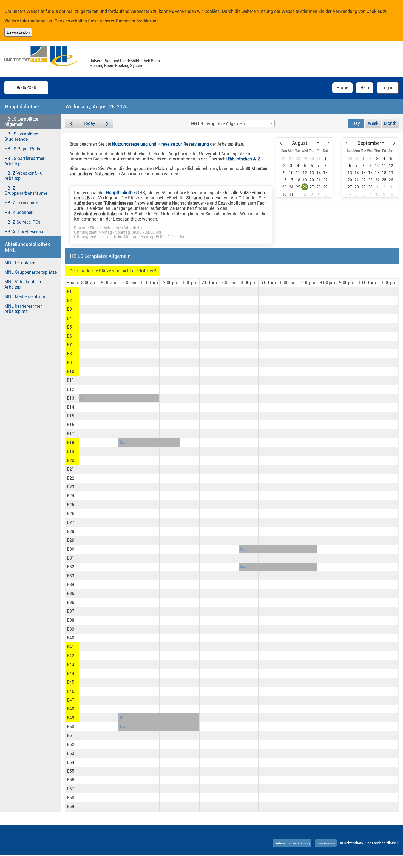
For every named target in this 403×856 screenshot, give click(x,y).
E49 (70, 718)
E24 (70, 495)
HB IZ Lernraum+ (21, 202)
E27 (70, 522)
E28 (70, 531)
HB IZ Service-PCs (22, 222)
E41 (70, 646)
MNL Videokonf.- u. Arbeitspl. (23, 284)
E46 (70, 691)
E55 (70, 771)
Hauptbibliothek (121, 192)
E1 (69, 291)
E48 (70, 708)
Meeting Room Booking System (116, 65)
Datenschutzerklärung (137, 21)
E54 (70, 762)
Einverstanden (18, 32)
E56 (70, 779)
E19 (70, 451)
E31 (70, 558)
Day (356, 123)
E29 (70, 540)
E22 (70, 478)
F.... (243, 566)
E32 (70, 566)
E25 (70, 504)
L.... (123, 726)
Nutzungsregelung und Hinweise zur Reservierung (160, 144)
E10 (70, 371)
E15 (70, 416)
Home (342, 87)
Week (373, 123)
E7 (69, 345)
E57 (70, 789)
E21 (70, 469)
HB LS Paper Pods (22, 148)
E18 (70, 442)
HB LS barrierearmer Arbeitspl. (24, 161)
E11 (70, 380)
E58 (70, 797)
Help (364, 87)
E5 (69, 327)
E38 (70, 620)
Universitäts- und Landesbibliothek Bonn (124, 61)
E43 (70, 664)
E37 (70, 611)
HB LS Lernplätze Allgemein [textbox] (218, 123)
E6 (69, 336)
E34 (70, 584)
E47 (70, 700)
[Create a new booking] (89, 291)
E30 (70, 549)
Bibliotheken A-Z (244, 159)
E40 (70, 637)
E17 (70, 433)
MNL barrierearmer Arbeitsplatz (23, 309)
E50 (70, 726)
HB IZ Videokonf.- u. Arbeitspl (24, 176)
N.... (243, 549)
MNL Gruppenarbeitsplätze (30, 272)
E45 (70, 682)
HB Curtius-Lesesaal (24, 231)
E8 (69, 353)
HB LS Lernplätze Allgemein (21, 122)
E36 (70, 602)
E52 (70, 744)
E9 (69, 362)
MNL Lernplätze (19, 262)
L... (83, 397)
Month (390, 123)
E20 (70, 460)
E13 (70, 398)
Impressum (326, 843)
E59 (70, 806)
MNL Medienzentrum (24, 296)
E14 (70, 407)
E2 (69, 300)
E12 (70, 389)
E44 (70, 673)
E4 (69, 318)
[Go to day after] (106, 123)
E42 (70, 655)
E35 (70, 593)
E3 (69, 309)
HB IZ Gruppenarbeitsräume (25, 190)
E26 (70, 513)
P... (122, 717)
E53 (70, 753)
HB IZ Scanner (18, 212)
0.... (123, 442)
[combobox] (232, 123)
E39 (70, 629)
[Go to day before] (71, 123)
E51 (70, 735)
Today (89, 123)
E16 (70, 424)
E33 (70, 575)
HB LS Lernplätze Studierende (21, 136)
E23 (70, 487)
